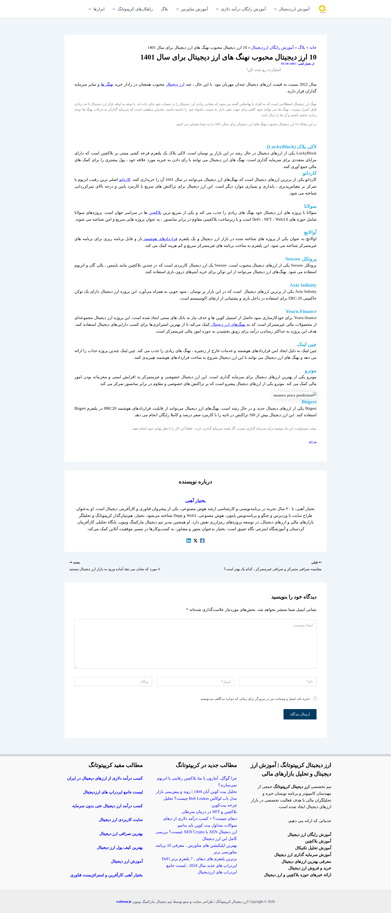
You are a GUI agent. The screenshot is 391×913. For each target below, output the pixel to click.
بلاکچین (155, 212)
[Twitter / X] (195, 540)
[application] (276, 9)
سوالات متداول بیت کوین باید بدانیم (207, 825)
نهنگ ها (107, 84)
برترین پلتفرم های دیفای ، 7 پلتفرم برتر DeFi (199, 858)
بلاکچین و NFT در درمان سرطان (209, 811)
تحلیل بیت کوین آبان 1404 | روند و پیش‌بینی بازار (196, 791)
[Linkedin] (188, 540)
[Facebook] (202, 540)
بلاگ (301, 47)
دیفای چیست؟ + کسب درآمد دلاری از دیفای (200, 818)
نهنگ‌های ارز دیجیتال (228, 324)
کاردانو (125, 179)
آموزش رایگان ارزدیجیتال (272, 47)
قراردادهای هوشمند (159, 239)
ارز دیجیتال (175, 84)
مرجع (313, 441)
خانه (313, 47)
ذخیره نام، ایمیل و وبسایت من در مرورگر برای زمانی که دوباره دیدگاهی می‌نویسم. (255, 698)
